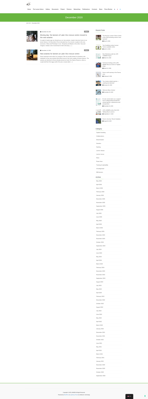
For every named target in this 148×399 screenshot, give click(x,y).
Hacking (98, 147)
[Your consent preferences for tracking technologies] (145, 396)
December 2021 (100, 332)
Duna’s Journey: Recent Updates (111, 119)
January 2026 (100, 195)
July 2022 (98, 310)
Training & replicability (102, 165)
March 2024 (99, 264)
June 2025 (99, 217)
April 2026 (99, 184)
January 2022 (100, 328)
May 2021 (99, 346)
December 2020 (100, 364)
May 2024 (99, 256)
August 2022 (99, 307)
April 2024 (99, 260)
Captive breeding (101, 132)
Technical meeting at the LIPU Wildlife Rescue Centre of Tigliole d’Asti (111, 64)
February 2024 (100, 267)
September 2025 (100, 206)
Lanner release (100, 150)
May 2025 (99, 220)
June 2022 (99, 314)
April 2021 (99, 350)
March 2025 (99, 227)
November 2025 (100, 202)
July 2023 (98, 285)
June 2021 (99, 343)
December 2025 (100, 199)
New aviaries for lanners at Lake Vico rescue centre (59, 54)
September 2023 (100, 278)
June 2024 (99, 253)
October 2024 (100, 242)
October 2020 (100, 372)
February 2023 (100, 296)
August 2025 (99, 209)
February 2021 (100, 357)
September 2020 (100, 375)
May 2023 (99, 289)
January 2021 (100, 361)
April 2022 (99, 321)
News (86, 31)
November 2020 (100, 368)
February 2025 (100, 231)
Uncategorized (100, 168)
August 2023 (99, 282)
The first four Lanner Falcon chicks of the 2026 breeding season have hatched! (112, 37)
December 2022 (100, 300)
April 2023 (99, 292)
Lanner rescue (100, 154)
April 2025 (99, 224)
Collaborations (100, 136)
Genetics (98, 143)
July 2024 (98, 249)
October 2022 (100, 303)
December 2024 (100, 235)
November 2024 (100, 238)
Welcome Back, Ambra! (109, 90)
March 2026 (99, 188)
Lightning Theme (74, 394)
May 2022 (99, 318)
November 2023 (100, 274)
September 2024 (100, 245)
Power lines (99, 161)
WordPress (66, 394)
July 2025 (98, 213)
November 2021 (100, 336)
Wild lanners (99, 172)
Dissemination (100, 139)
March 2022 (99, 325)
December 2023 (100, 271)
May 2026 (99, 181)
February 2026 (100, 191)
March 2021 (99, 354)
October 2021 (100, 339)
